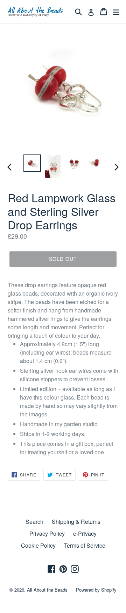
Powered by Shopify (96, 589)
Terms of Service (84, 545)
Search (34, 522)
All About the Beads (47, 589)
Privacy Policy (47, 533)
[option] (32, 163)
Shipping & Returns (76, 522)
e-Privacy (85, 533)
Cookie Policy (38, 545)
